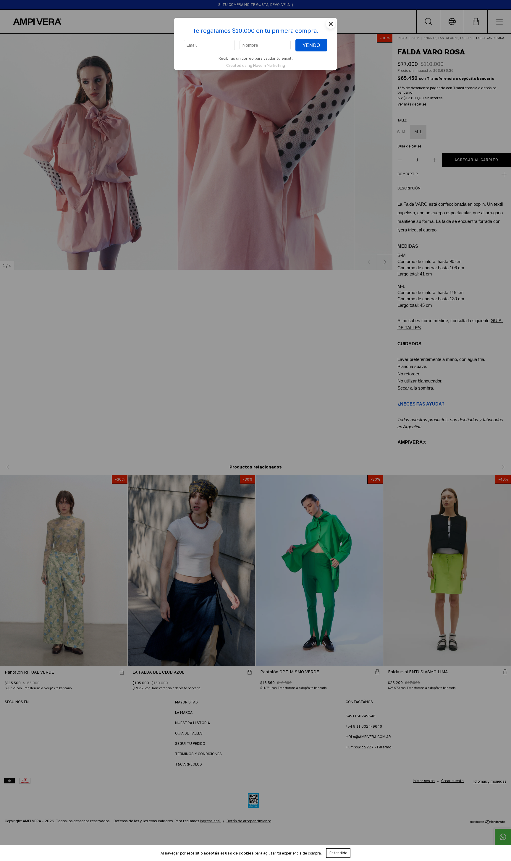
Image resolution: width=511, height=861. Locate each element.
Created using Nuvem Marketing (255, 65)
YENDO (311, 45)
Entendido (338, 853)
